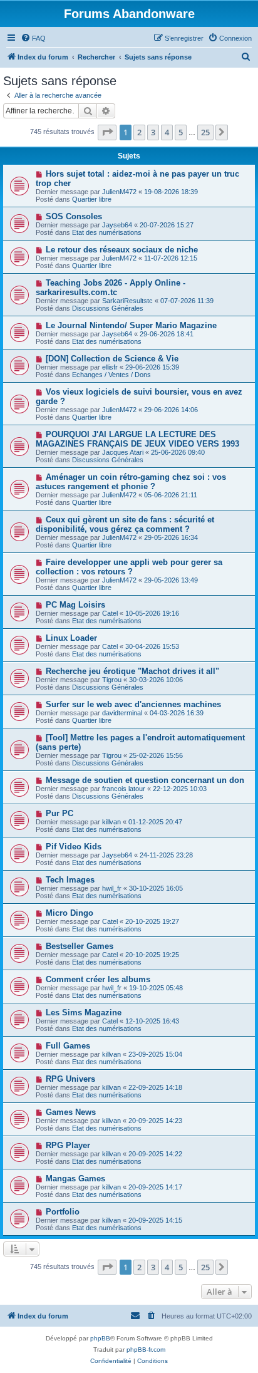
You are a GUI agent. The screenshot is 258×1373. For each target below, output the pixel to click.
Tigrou (111, 679)
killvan (111, 822)
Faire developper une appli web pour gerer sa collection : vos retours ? (129, 566)
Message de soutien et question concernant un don (145, 780)
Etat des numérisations (107, 232)
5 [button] (180, 132)
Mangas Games (75, 1178)
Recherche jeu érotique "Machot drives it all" (132, 671)
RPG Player (68, 1145)
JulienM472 (119, 191)
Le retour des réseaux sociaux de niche (122, 249)
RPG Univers (70, 1079)
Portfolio (63, 1211)
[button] (107, 132)
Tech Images (70, 879)
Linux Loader (71, 638)
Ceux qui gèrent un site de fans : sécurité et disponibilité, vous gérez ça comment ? (125, 524)
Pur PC (59, 813)
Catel (110, 613)
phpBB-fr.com (145, 1349)
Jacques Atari (122, 452)
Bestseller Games (79, 946)
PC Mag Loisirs (75, 604)
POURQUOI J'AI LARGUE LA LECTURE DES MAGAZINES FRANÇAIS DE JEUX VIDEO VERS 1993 (137, 439)
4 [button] (167, 132)
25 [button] (205, 132)
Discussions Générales (107, 308)
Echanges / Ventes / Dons (111, 374)
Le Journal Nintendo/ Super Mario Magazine (131, 325)
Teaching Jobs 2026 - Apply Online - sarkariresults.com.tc (110, 287)
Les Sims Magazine (83, 1012)
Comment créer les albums (98, 979)
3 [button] (153, 132)
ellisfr (110, 367)
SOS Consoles (74, 216)
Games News (71, 1112)
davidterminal (122, 713)
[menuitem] (33, 38)
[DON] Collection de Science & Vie (112, 358)
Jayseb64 (117, 225)
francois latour (123, 788)
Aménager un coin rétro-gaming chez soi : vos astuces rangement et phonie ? (131, 481)
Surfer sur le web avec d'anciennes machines (133, 704)
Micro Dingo (69, 913)
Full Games (68, 1045)
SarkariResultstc (127, 300)
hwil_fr (111, 888)
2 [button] (139, 132)
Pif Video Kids (73, 846)
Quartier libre (91, 199)
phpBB (100, 1338)
